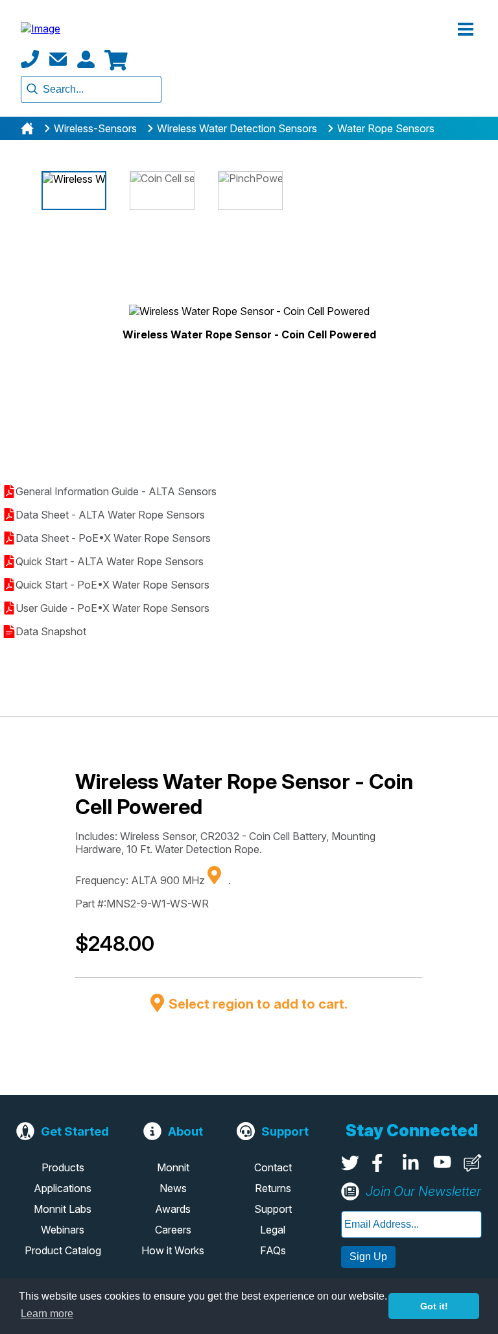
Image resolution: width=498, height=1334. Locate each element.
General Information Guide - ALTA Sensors (116, 491)
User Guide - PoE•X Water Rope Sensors (112, 608)
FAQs (273, 1250)
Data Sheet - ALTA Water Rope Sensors (110, 514)
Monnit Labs (62, 1208)
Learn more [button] (47, 1313)
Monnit (173, 1167)
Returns (273, 1188)
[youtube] (442, 1163)
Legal (272, 1229)
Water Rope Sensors (385, 128)
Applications (62, 1188)
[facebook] (381, 1163)
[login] (86, 59)
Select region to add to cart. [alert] (258, 1004)
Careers (173, 1229)
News (173, 1188)
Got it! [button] (434, 1306)
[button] (465, 30)
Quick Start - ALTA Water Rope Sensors (110, 561)
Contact (273, 1167)
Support (273, 1208)
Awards (173, 1208)
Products (63, 1167)
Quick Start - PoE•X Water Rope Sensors (112, 584)
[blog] (473, 1163)
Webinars (62, 1229)
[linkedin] (412, 1163)
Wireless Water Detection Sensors (237, 128)
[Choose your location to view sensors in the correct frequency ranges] (219, 880)
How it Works (172, 1250)
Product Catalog (63, 1250)
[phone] (30, 59)
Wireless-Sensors (95, 128)
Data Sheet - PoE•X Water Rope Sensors (113, 538)
